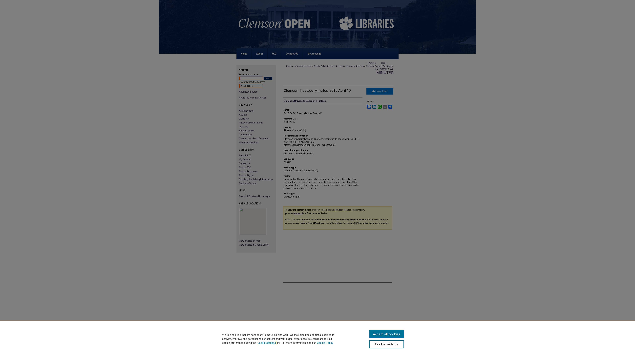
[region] (317, 339)
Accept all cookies (386, 334)
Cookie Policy (325, 342)
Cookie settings (266, 342)
